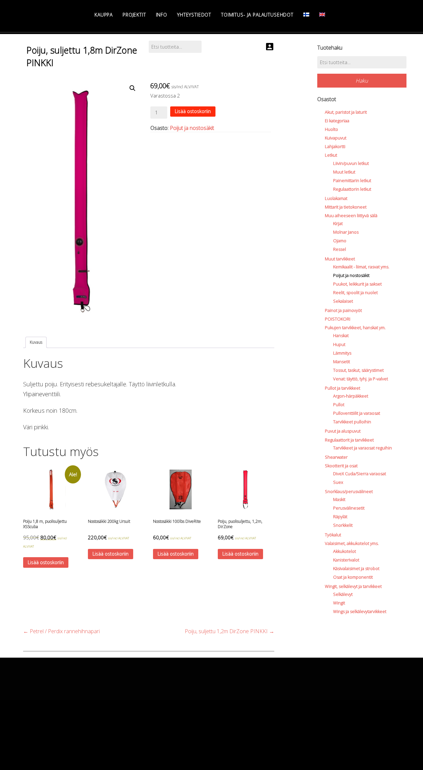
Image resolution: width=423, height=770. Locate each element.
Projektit (134, 15)
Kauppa (104, 15)
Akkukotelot (344, 551)
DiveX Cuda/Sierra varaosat (359, 474)
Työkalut (333, 535)
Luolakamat (336, 198)
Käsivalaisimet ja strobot (356, 568)
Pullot (338, 404)
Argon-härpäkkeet (350, 396)
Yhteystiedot (194, 15)
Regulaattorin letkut (352, 189)
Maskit (339, 499)
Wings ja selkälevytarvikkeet (359, 611)
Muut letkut (344, 172)
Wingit (339, 603)
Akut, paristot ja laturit (346, 112)
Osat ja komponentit (353, 577)
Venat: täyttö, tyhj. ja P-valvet (360, 379)
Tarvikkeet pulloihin (352, 422)
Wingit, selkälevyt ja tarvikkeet (353, 586)
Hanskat (341, 335)
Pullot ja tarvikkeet (342, 388)
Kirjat (338, 223)
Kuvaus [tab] (36, 342)
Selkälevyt (343, 594)
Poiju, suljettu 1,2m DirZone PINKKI (229, 631)
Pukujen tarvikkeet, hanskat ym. (355, 327)
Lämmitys (342, 353)
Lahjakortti (335, 146)
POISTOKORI (337, 319)
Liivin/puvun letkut (351, 163)
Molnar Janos (346, 232)
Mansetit (341, 362)
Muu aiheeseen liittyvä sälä (351, 215)
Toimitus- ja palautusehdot (257, 15)
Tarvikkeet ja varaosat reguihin (362, 448)
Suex (338, 482)
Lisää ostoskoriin (193, 111)
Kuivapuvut (335, 138)
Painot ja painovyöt (343, 310)
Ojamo (339, 241)
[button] (132, 88)
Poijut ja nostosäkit (192, 128)
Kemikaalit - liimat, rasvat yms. (361, 267)
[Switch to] (306, 14)
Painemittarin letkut (352, 180)
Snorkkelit (343, 525)
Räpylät (340, 517)
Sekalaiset (343, 301)
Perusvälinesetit (349, 508)
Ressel (339, 249)
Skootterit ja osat (341, 466)
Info (161, 15)
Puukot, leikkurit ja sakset (357, 284)
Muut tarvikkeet (340, 259)
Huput (339, 344)
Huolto (331, 129)
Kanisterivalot (346, 560)
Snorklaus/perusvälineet (349, 491)
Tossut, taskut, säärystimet (358, 370)
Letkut (331, 155)
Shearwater (336, 457)
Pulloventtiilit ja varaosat (356, 413)
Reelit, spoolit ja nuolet (355, 292)
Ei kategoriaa (337, 121)
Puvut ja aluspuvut (343, 431)
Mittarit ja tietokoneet (345, 207)
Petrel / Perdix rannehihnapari (61, 631)
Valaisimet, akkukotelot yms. (352, 543)
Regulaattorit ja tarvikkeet (349, 440)
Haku (362, 80)
